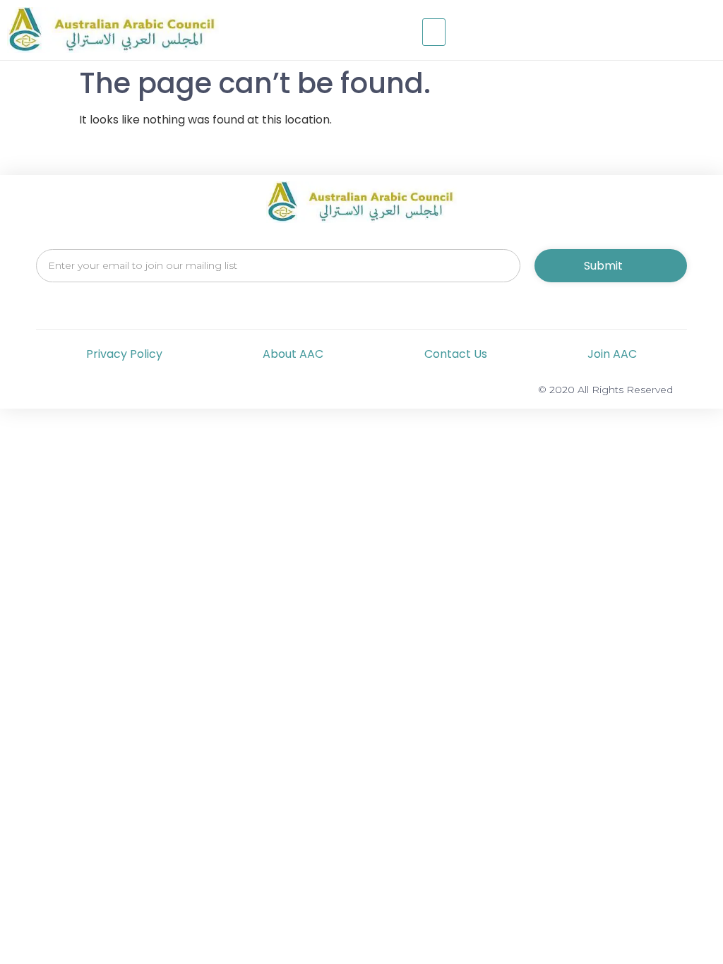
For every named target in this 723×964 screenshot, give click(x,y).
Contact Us (455, 354)
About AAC (293, 354)
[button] (434, 32)
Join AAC (612, 354)
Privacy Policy (124, 354)
